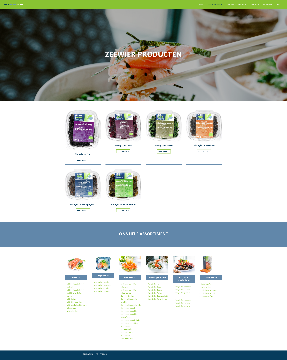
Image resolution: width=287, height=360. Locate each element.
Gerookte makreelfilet (129, 311)
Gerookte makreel (128, 308)
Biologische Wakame (155, 293)
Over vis (253, 5)
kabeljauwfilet (206, 284)
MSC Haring (71, 299)
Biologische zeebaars (102, 291)
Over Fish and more (235, 5)
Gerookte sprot (127, 332)
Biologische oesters (182, 290)
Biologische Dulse (154, 287)
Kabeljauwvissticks (208, 293)
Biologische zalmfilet (101, 282)
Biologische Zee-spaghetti (158, 296)
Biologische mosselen (182, 287)
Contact (279, 5)
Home (201, 5)
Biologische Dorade (101, 288)
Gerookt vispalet (127, 296)
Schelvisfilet (206, 287)
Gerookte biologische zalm (131, 305)
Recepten (267, 5)
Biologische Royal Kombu (157, 299)
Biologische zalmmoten (102, 285)
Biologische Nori (154, 284)
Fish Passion (211, 277)
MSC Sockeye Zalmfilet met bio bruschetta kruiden (75, 293)
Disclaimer (88, 354)
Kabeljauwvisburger (209, 290)
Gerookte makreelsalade (130, 320)
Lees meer (82, 160)
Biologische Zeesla (155, 290)
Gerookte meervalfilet (129, 323)
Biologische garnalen (182, 293)
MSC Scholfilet (72, 311)
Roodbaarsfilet (207, 296)
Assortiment (214, 5)
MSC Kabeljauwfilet (74, 302)
